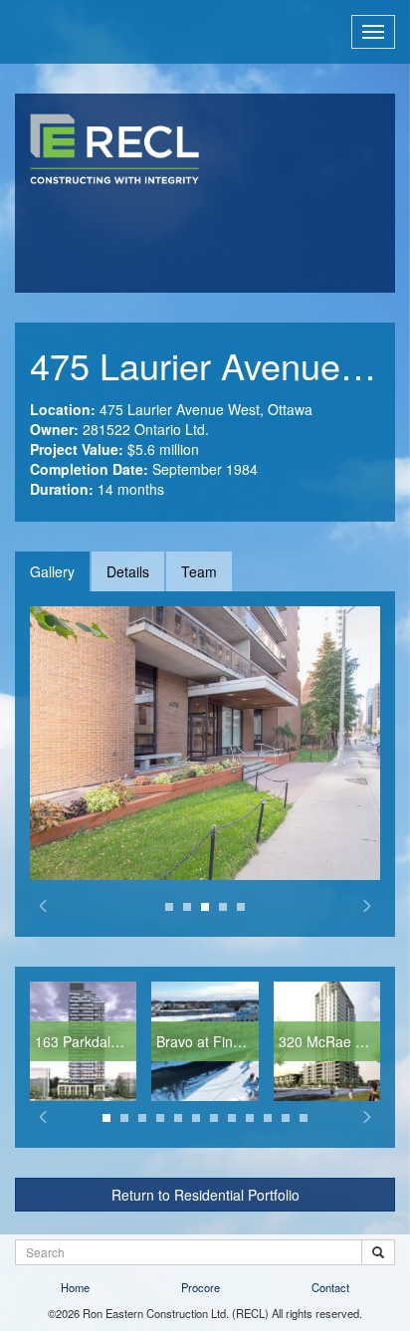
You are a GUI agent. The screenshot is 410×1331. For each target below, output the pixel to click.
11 (286, 1118)
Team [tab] (199, 571)
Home (75, 1287)
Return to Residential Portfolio (205, 1195)
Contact (330, 1287)
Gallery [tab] (52, 571)
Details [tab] (127, 571)
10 (268, 1118)
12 (304, 1118)
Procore (200, 1287)
